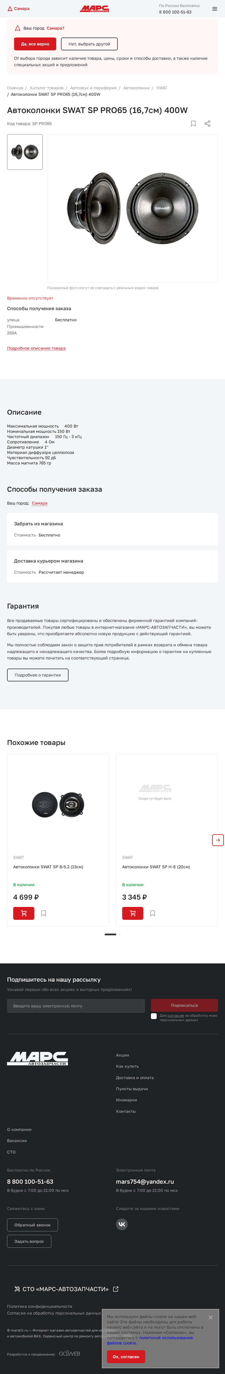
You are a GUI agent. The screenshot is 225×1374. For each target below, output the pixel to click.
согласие (176, 1015)
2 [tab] (119, 934)
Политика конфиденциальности (39, 1306)
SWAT (18, 857)
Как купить (127, 1066)
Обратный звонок (32, 1224)
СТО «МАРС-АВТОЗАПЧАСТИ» (66, 1288)
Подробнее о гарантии (38, 674)
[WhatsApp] (205, 130)
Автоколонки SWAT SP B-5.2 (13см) (48, 866)
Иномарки (126, 1099)
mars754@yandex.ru (145, 1181)
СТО (11, 1151)
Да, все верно (35, 43)
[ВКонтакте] (186, 130)
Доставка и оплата (135, 1077)
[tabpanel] (58, 840)
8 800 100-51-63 (175, 11)
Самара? (55, 27)
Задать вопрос (29, 1241)
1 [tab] (110, 934)
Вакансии (17, 1140)
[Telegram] (177, 130)
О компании (19, 1129)
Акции (122, 1054)
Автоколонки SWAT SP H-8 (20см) (156, 866)
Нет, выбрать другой (89, 43)
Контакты (126, 1111)
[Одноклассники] (196, 130)
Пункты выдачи (132, 1088)
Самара (39, 502)
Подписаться (184, 1005)
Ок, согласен (126, 1356)
